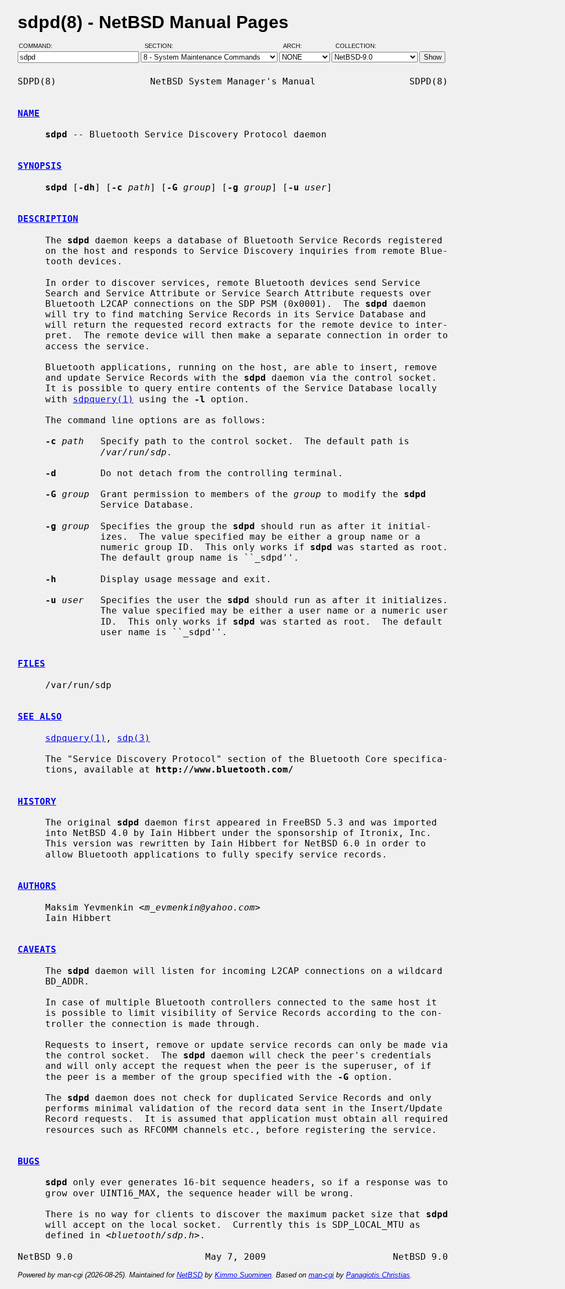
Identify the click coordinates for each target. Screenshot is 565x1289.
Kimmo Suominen (243, 1275)
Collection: (355, 45)
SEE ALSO (40, 716)
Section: (161, 45)
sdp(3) (133, 738)
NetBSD (189, 1275)
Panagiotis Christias (378, 1275)
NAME (29, 113)
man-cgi (321, 1275)
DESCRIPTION (48, 219)
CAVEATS (37, 949)
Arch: (297, 45)
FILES (31, 663)
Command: (39, 45)
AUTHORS (37, 886)
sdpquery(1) (103, 399)
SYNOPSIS (40, 166)
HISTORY (37, 801)
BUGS (29, 1161)
